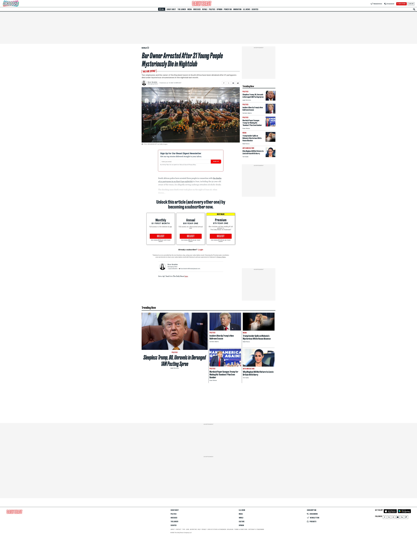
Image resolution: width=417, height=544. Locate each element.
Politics (212, 9)
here (186, 276)
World (241, 518)
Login (200, 250)
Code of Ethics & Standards (216, 529)
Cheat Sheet (171, 9)
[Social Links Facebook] (384, 517)
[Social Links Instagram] (393, 517)
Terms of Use (183, 164)
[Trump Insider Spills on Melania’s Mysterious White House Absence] (270, 141)
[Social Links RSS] (402, 517)
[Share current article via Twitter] (228, 83)
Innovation (237, 9)
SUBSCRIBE (401, 4)
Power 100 (228, 9)
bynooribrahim (173, 268)
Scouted (255, 9)
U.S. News (246, 9)
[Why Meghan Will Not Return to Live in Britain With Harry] (270, 156)
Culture (241, 521)
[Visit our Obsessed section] (18, 3)
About (173, 529)
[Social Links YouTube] (397, 517)
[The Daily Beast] (201, 3)
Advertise (193, 529)
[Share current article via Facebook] (224, 83)
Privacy (204, 529)
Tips (183, 529)
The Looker (182, 9)
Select (161, 236)
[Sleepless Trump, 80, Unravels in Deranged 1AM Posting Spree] (270, 100)
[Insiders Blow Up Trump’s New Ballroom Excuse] (270, 113)
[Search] (414, 9)
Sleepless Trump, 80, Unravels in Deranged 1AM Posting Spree (174, 360)
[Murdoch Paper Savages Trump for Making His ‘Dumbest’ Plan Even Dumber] (270, 126)
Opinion (219, 9)
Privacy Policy (192, 164)
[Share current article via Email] (233, 83)
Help (199, 529)
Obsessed (197, 9)
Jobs (187, 529)
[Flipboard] (406, 517)
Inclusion (230, 529)
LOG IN (411, 4)
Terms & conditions (240, 529)
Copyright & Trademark (256, 529)
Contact (178, 529)
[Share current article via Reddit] (238, 83)
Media (189, 9)
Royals (204, 9)
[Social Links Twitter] (389, 517)
